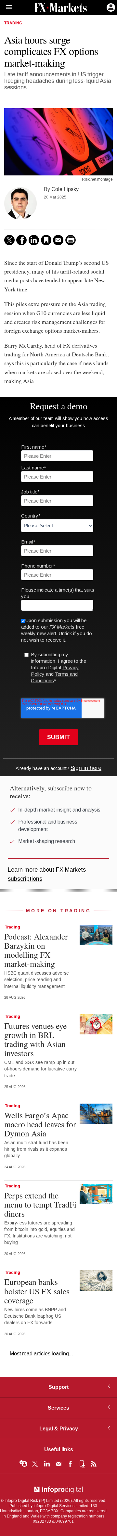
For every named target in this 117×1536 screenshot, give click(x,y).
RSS (94, 1464)
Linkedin (47, 1464)
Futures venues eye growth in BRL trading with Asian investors (35, 1039)
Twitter (35, 1464)
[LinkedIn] (34, 240)
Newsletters (58, 1464)
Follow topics (23, 1464)
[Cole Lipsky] (20, 203)
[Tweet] (9, 240)
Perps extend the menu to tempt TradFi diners (40, 1204)
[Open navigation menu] (6, 7)
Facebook (70, 1464)
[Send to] (58, 240)
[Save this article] (46, 240)
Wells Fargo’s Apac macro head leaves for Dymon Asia (40, 1124)
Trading (13, 23)
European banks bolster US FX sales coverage (37, 1290)
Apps (82, 1464)
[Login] (110, 7)
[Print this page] (70, 240)
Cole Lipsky (65, 189)
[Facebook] (21, 240)
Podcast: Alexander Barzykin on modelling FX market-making (36, 950)
